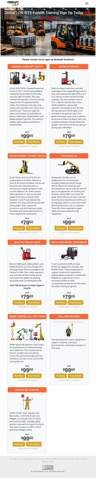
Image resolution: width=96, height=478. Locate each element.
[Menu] (86, 3)
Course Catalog (23, 459)
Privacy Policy (79, 459)
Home (12, 459)
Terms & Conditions (62, 459)
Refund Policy (48, 461)
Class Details (34, 142)
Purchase (19, 142)
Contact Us (47, 459)
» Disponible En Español (27, 146)
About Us (36, 459)
